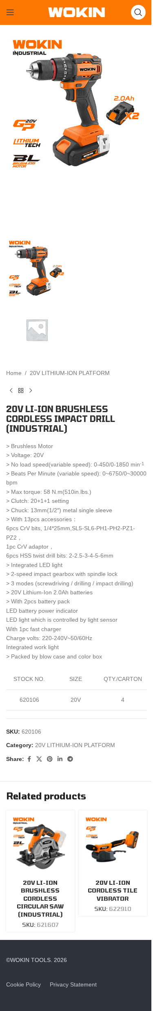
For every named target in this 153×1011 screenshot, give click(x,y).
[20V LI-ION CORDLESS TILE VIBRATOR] (113, 845)
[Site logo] (76, 12)
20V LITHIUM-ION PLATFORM (70, 373)
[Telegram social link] (70, 759)
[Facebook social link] (29, 759)
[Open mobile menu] (10, 12)
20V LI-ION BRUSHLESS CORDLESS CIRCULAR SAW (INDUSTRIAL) (40, 898)
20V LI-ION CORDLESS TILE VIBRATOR (112, 890)
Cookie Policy (23, 984)
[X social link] (39, 759)
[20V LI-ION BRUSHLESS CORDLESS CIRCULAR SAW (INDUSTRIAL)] (40, 845)
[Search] (138, 12)
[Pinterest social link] (49, 759)
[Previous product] (11, 391)
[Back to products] (21, 391)
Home (14, 373)
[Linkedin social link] (60, 759)
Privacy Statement (73, 984)
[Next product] (30, 391)
